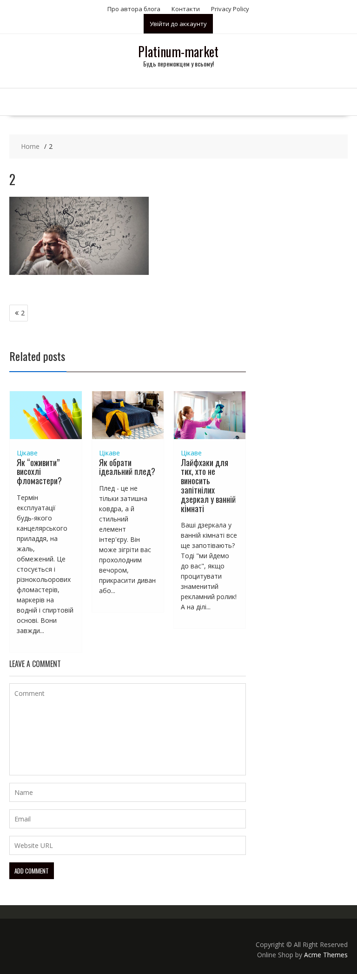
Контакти (186, 9)
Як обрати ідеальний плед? (127, 467)
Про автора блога (133, 9)
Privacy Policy (230, 9)
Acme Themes (326, 954)
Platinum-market (178, 51)
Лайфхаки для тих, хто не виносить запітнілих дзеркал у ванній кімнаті (208, 485)
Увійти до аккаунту (178, 24)
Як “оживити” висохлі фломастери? (39, 471)
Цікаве (27, 452)
